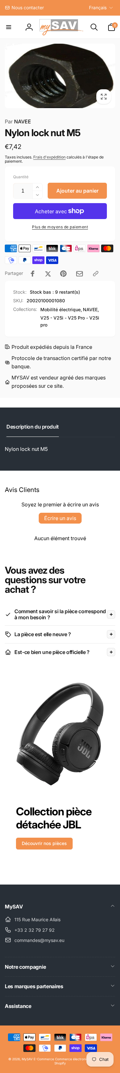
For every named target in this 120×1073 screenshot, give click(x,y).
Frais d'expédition (49, 157)
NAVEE (18, 121)
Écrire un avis (60, 518)
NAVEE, (91, 309)
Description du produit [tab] (32, 426)
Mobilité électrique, (61, 309)
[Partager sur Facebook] (32, 273)
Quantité (20, 177)
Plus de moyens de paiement (60, 226)
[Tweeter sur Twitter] (48, 273)
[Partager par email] (80, 274)
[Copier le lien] (95, 273)
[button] (9, 27)
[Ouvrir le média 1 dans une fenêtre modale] (60, 76)
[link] (24, 7)
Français (98, 7)
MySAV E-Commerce (38, 1059)
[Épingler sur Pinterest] (63, 273)
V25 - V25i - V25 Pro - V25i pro (69, 321)
